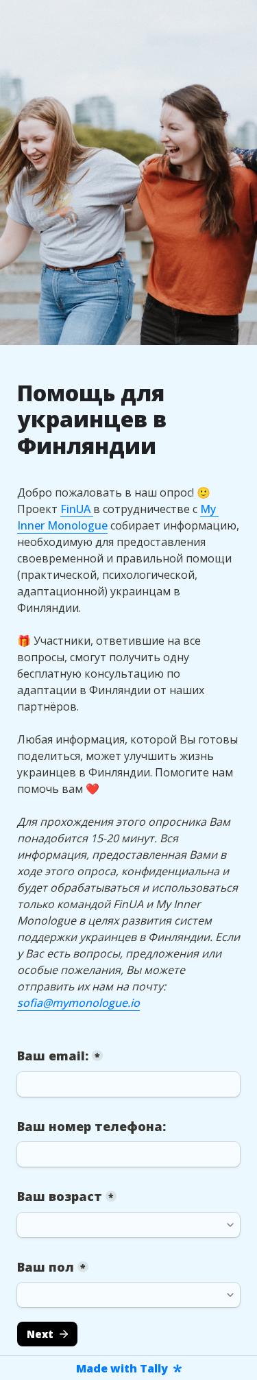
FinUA (76, 508)
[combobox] (128, 1154)
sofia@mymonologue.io (78, 1002)
